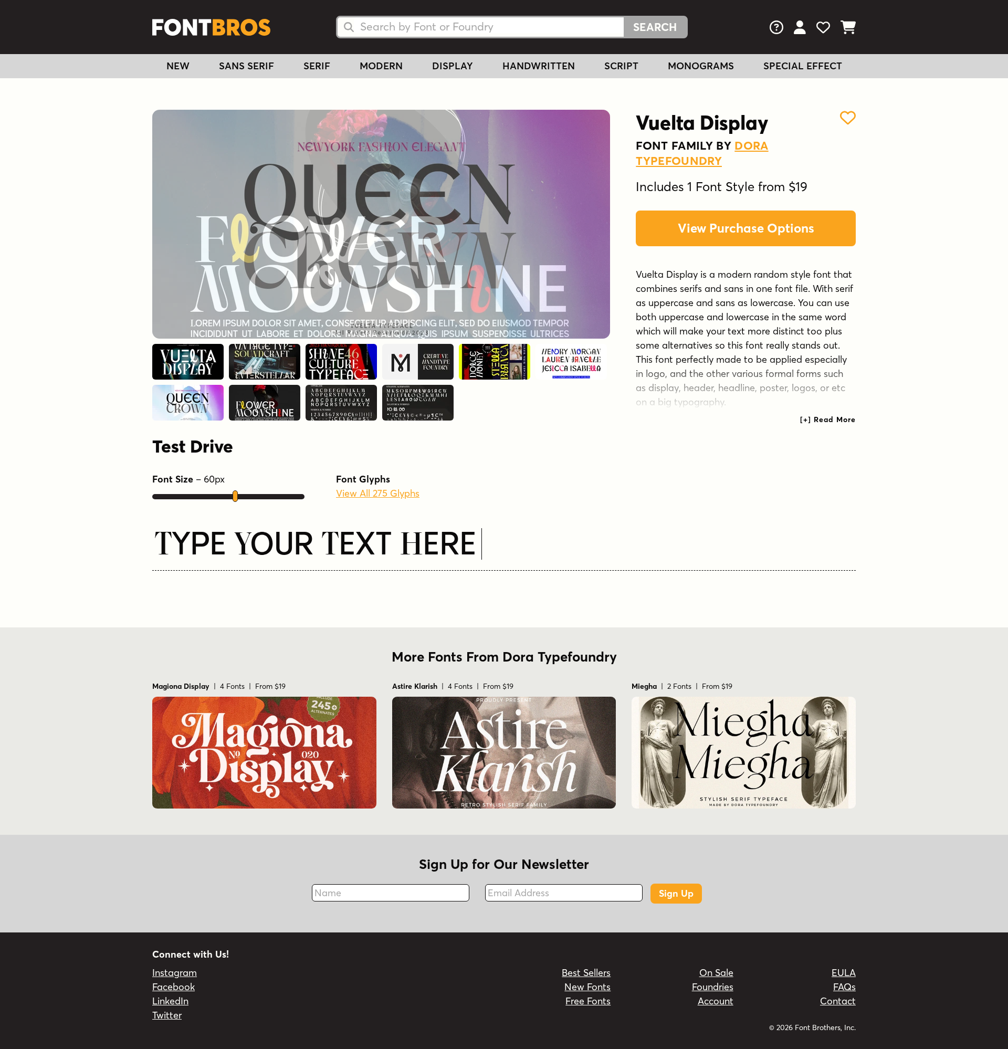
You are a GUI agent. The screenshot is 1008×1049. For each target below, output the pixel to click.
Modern (381, 66)
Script (621, 66)
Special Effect (802, 66)
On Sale (716, 973)
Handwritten (538, 66)
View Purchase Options (746, 228)
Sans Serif (246, 66)
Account (715, 1001)
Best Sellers (586, 973)
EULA (844, 973)
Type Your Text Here (315, 546)
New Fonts (587, 987)
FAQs (844, 987)
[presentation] (828, 419)
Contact (838, 1001)
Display (452, 66)
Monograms (701, 66)
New (178, 66)
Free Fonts (588, 1001)
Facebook (173, 987)
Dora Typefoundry (702, 153)
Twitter (167, 1015)
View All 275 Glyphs (377, 493)
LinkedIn (170, 1001)
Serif (316, 66)
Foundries (712, 987)
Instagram (174, 973)
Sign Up (676, 893)
